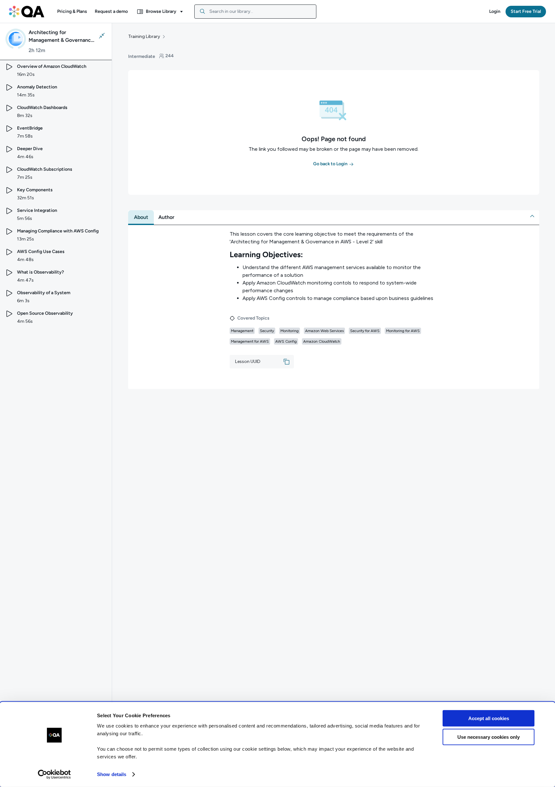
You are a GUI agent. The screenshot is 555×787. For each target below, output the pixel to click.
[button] (72, 11)
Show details (111, 774)
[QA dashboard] (26, 11)
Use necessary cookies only (488, 737)
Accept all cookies (488, 718)
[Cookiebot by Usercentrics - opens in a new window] (54, 774)
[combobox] (255, 12)
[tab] (141, 217)
